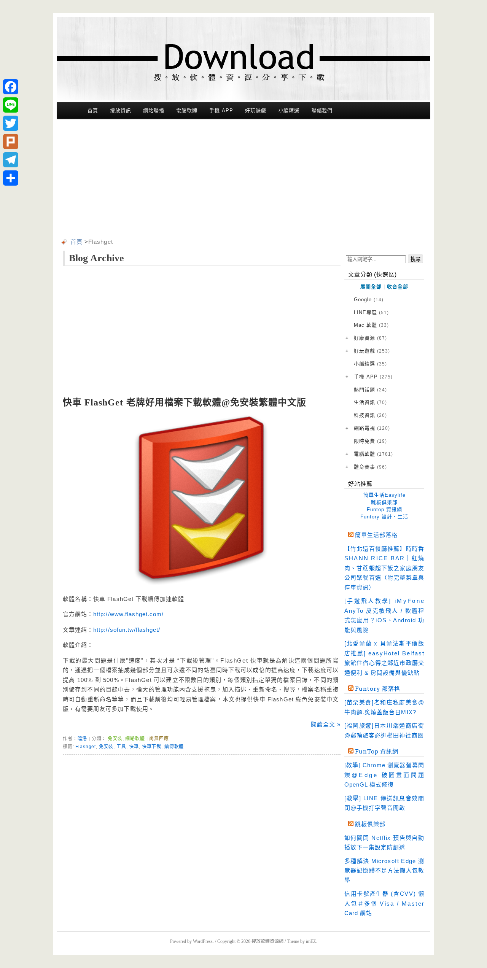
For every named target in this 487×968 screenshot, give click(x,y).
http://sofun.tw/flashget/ (126, 629)
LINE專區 (371, 312)
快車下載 (151, 746)
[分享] (11, 178)
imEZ (311, 941)
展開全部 (371, 286)
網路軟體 (135, 738)
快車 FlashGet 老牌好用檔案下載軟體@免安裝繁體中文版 (185, 402)
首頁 (93, 110)
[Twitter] (11, 123)
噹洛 (83, 738)
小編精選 (289, 110)
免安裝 (115, 738)
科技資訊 (370, 415)
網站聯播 (153, 110)
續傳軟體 (174, 746)
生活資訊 (370, 402)
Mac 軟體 (371, 325)
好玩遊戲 (255, 110)
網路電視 (372, 428)
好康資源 (370, 338)
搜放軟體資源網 (267, 941)
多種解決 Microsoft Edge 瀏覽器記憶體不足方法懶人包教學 (384, 871)
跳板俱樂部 (384, 502)
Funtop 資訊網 (384, 509)
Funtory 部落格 (377, 688)
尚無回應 (159, 738)
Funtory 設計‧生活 (384, 517)
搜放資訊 (120, 110)
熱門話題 (370, 390)
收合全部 (397, 286)
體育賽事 (370, 467)
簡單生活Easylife (384, 495)
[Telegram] (11, 160)
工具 (121, 746)
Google (369, 299)
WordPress (203, 941)
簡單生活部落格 (376, 535)
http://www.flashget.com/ (128, 614)
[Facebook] (11, 87)
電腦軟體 (186, 110)
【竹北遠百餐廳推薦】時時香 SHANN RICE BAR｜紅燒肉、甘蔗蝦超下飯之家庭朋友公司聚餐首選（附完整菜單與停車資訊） (384, 568)
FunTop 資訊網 (376, 751)
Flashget (85, 746)
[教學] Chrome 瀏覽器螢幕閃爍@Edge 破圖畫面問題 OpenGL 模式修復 (384, 775)
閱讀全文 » (326, 724)
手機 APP (221, 110)
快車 (134, 746)
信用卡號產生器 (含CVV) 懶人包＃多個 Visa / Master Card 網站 (384, 903)
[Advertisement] (243, 180)
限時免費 (370, 441)
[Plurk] (11, 141)
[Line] (11, 105)
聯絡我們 (322, 110)
